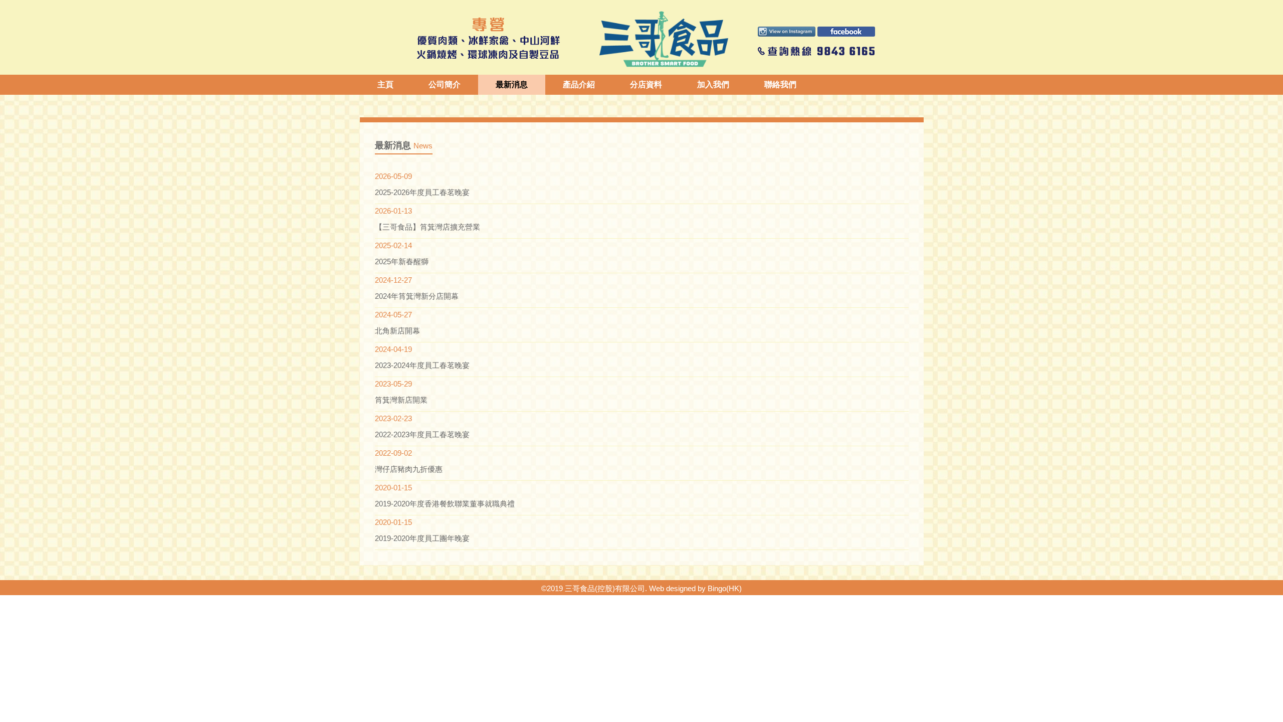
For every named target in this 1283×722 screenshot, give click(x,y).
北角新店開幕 (397, 330)
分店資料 (646, 84)
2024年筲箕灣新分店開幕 (417, 296)
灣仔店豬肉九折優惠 (409, 469)
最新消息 (512, 84)
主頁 (385, 84)
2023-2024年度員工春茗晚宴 (422, 365)
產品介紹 (579, 84)
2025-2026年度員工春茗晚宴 (422, 192)
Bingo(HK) (725, 588)
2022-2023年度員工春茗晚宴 (422, 434)
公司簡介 (445, 84)
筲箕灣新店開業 (401, 400)
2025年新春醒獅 (402, 261)
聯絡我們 (780, 84)
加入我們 (713, 84)
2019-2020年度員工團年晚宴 (422, 538)
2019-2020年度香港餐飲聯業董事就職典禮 (445, 503)
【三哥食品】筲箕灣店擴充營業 (427, 227)
